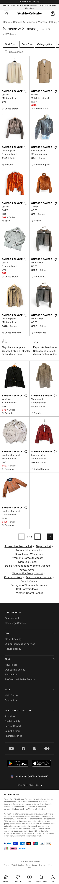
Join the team (12, 731)
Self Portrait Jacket (27, 589)
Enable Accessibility (29, 1)
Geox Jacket (27, 570)
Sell (7, 659)
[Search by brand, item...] (6, 13)
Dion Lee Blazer (27, 562)
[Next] (37, 537)
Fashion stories (13, 736)
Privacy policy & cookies (28, 784)
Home (6, 22)
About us (10, 716)
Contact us (11, 700)
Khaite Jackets (13, 577)
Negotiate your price (13, 347)
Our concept (12, 618)
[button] (53, 13)
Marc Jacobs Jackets (38, 577)
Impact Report (13, 726)
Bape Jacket (43, 546)
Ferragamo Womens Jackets (28, 585)
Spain (50, 865)
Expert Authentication (45, 347)
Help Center (11, 695)
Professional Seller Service (20, 679)
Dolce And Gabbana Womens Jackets (28, 566)
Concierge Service (15, 623)
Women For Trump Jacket (27, 573)
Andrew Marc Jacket (27, 550)
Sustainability (12, 721)
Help (8, 689)
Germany (42, 865)
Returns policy (13, 649)
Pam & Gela (28, 581)
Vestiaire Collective (18, 710)
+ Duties (12, 158)
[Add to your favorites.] (26, 91)
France (6, 865)
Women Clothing (47, 22)
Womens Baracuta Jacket (27, 558)
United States (31, 865)
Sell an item (11, 674)
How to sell (11, 665)
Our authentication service (20, 644)
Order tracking (13, 639)
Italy (29, 867)
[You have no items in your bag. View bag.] (53, 13)
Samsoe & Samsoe (24, 22)
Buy (7, 633)
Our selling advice (15, 669)
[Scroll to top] (50, 537)
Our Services (13, 612)
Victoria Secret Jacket (29, 593)
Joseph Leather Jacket (18, 546)
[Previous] (21, 537)
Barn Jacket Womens (28, 554)
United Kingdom (17, 865)
